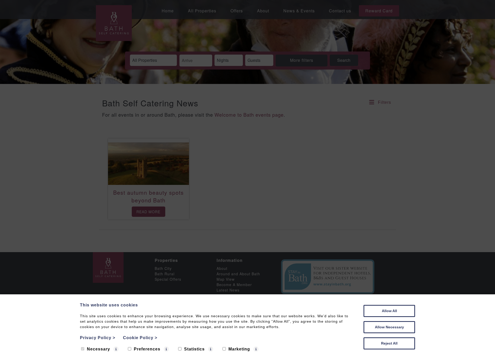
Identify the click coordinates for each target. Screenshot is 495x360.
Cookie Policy (140, 338)
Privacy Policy (97, 338)
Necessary (98, 349)
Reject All (389, 343)
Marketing (239, 349)
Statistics (194, 349)
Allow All (389, 311)
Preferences (147, 349)
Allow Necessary (389, 327)
